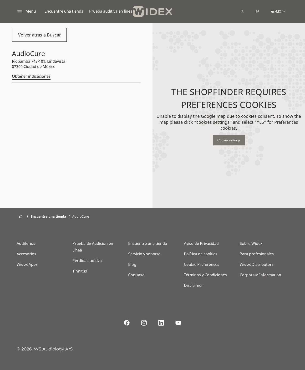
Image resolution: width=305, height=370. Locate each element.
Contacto (136, 275)
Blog (132, 264)
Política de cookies (200, 254)
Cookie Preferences (201, 264)
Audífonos (26, 243)
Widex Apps (27, 264)
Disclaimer (193, 285)
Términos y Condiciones (205, 275)
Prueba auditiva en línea (110, 11)
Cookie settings (228, 140)
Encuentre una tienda (64, 11)
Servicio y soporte (144, 254)
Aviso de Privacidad (201, 243)
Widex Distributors (257, 264)
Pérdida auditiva (87, 260)
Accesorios (26, 254)
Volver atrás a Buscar (39, 35)
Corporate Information (260, 275)
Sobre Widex (251, 243)
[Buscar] (242, 11)
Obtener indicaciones (31, 76)
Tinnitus (79, 271)
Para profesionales (257, 254)
